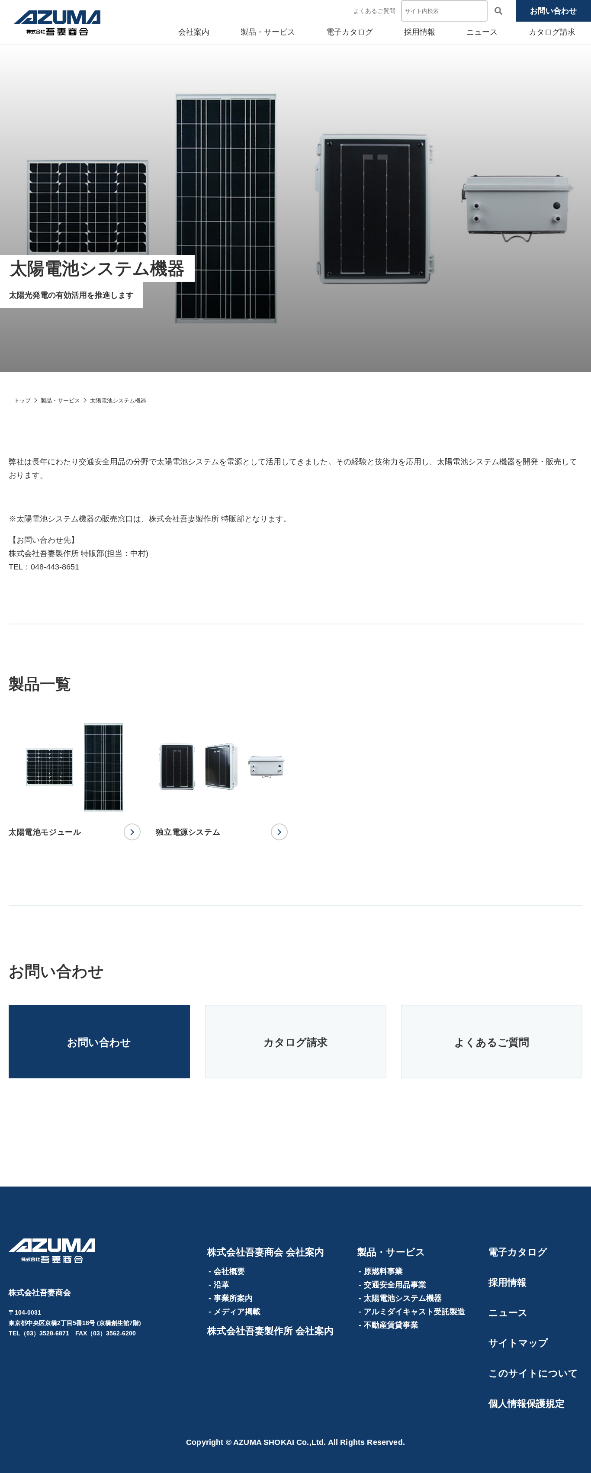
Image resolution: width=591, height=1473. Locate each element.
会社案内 (193, 32)
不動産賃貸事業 (391, 1325)
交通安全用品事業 (395, 1285)
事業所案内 (233, 1298)
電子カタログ (349, 32)
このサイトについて (533, 1373)
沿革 (221, 1285)
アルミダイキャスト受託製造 (414, 1311)
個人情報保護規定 (526, 1403)
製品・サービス (268, 32)
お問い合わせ (553, 10)
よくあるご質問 (374, 10)
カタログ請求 (552, 32)
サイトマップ (518, 1343)
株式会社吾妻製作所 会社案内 (270, 1330)
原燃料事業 (383, 1271)
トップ (22, 400)
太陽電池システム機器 (403, 1298)
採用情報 (419, 32)
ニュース (482, 32)
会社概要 (229, 1271)
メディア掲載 (237, 1311)
